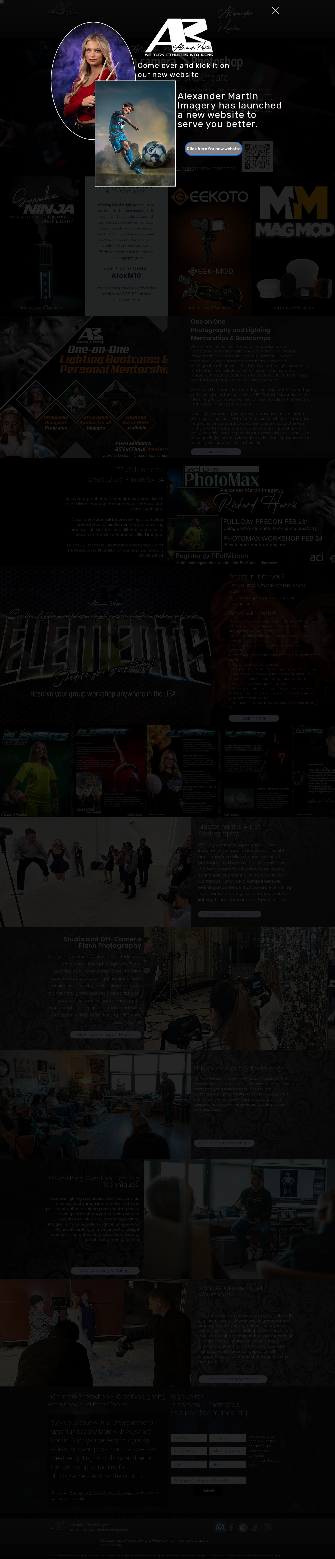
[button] (275, 10)
